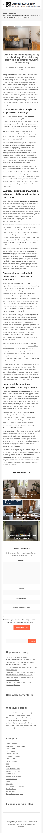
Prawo (8, 781)
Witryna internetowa (21, 608)
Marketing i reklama (13, 769)
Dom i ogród (12, 13)
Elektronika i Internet (13, 756)
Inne (7, 764)
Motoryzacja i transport (14, 776)
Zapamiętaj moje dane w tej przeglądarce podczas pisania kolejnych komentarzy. (19, 621)
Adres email (21, 598)
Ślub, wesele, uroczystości (15, 786)
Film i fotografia (11, 761)
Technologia (10, 791)
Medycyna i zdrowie (13, 771)
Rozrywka (9, 784)
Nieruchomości (11, 779)
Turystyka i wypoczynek (14, 794)
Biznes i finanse (11, 744)
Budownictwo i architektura (15, 746)
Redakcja (11, 68)
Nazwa (21, 588)
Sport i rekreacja (11, 789)
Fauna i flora (10, 759)
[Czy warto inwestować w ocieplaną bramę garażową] (21, 531)
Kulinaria (9, 766)
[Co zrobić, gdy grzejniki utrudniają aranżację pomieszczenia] (21, 489)
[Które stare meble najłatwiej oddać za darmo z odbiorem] (21, 510)
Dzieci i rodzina (11, 751)
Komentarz (21, 560)
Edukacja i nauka (12, 754)
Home (5, 13)
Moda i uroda (10, 774)
